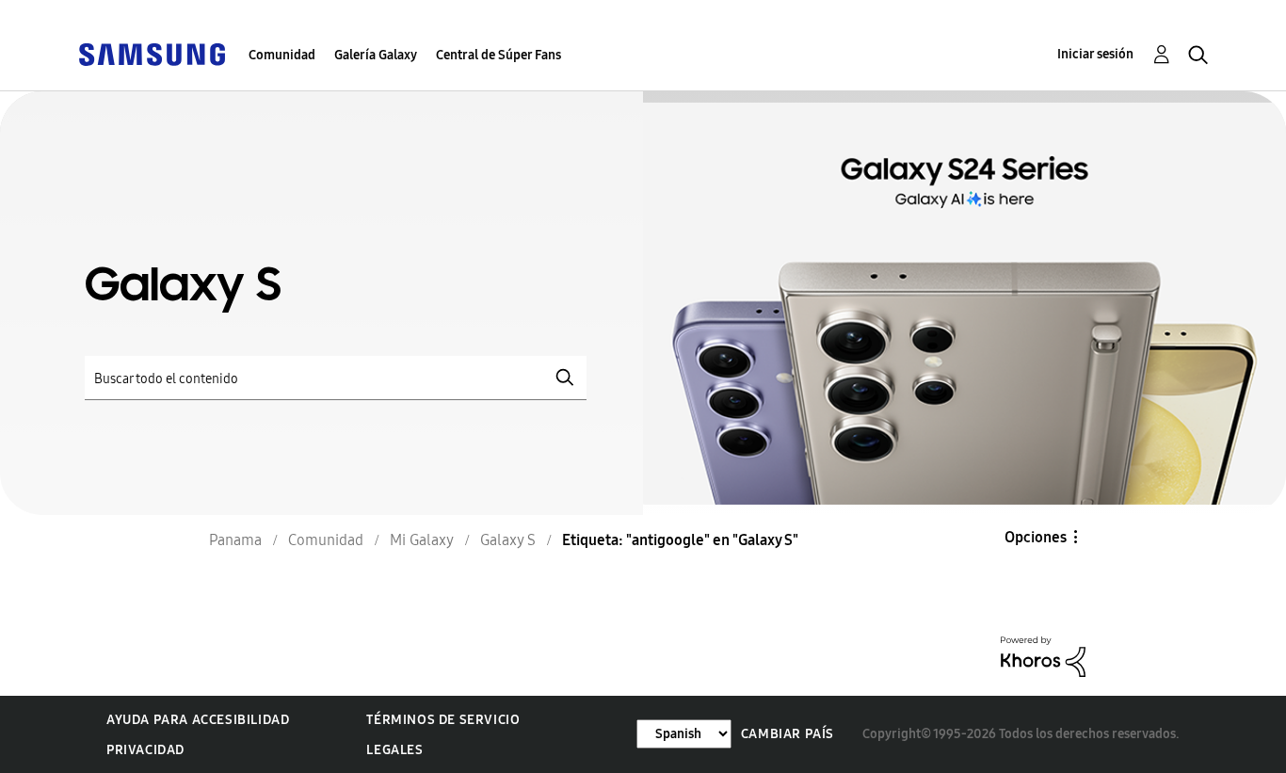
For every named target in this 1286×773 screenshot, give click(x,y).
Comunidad (282, 55)
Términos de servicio (443, 720)
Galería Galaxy (375, 55)
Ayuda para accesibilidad (197, 720)
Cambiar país (787, 734)
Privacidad (145, 750)
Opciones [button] (1036, 537)
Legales (394, 750)
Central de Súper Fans (498, 55)
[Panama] (151, 53)
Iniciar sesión (1095, 54)
